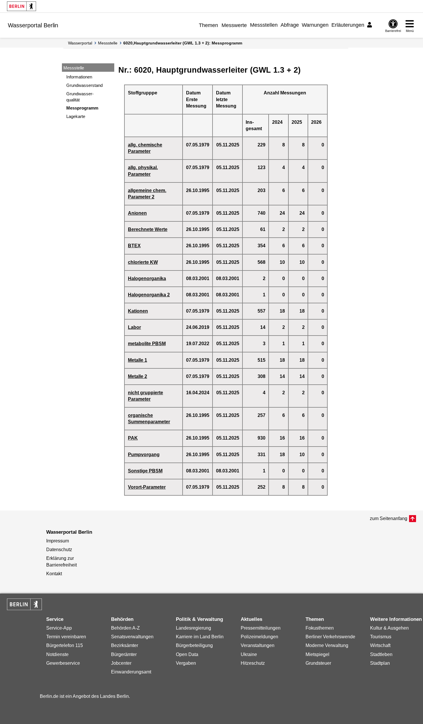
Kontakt (54, 573)
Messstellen (264, 25)
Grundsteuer (318, 663)
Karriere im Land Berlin (200, 636)
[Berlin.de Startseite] (21, 6)
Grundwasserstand (84, 85)
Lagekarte (75, 116)
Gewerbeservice (63, 663)
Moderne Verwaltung (327, 645)
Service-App (59, 628)
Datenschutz (59, 549)
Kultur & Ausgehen (389, 628)
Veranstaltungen (257, 645)
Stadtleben (381, 654)
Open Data (187, 654)
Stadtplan (380, 663)
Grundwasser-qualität (80, 96)
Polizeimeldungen (259, 636)
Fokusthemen (320, 628)
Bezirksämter (124, 645)
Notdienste (57, 654)
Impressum (57, 540)
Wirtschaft (380, 645)
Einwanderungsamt (131, 671)
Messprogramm (82, 107)
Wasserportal (80, 43)
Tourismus (380, 636)
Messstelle (107, 43)
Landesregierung (193, 628)
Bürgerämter (124, 654)
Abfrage (290, 25)
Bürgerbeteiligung (194, 645)
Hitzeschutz (253, 663)
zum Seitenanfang (388, 518)
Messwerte (234, 25)
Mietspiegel (317, 654)
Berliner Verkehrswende (330, 636)
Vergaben (186, 663)
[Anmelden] (370, 24)
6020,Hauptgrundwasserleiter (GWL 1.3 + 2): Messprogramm (182, 43)
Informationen (79, 76)
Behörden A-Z (125, 628)
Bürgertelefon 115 (64, 645)
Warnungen (315, 25)
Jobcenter (121, 663)
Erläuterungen (347, 25)
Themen (208, 25)
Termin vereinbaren (66, 636)
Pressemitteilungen (261, 628)
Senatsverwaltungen (132, 636)
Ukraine (249, 654)
